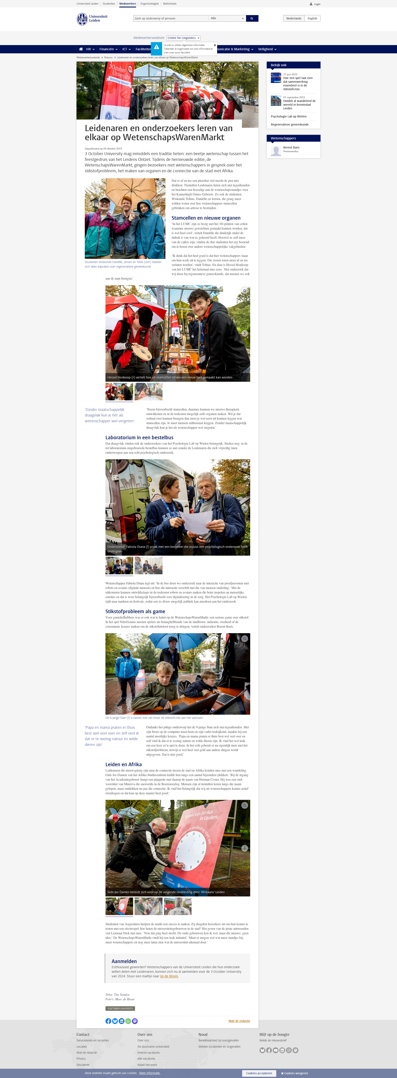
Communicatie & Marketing (229, 49)
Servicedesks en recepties (93, 1040)
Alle (213, 18)
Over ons (143, 1040)
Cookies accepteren (259, 1073)
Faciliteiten (144, 49)
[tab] (119, 391)
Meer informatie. (149, 1073)
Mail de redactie (239, 1021)
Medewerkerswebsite (88, 57)
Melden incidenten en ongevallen (219, 1047)
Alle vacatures (146, 1059)
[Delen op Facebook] (108, 1021)
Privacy (81, 1059)
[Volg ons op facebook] (269, 1050)
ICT (124, 49)
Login (317, 4)
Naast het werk (147, 1065)
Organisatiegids (149, 3)
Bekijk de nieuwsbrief (273, 1040)
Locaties (82, 1047)
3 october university (120, 1008)
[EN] (312, 18)
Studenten (109, 3)
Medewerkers (127, 3)
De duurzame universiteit (153, 1047)
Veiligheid (265, 49)
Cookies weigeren (296, 1073)
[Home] (80, 49)
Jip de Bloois (169, 976)
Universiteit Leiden (87, 3)
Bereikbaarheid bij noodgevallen (218, 1040)
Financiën (106, 49)
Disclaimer (83, 1065)
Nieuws (108, 57)
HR (88, 49)
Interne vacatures (149, 1053)
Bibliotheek (170, 3)
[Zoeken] (252, 18)
